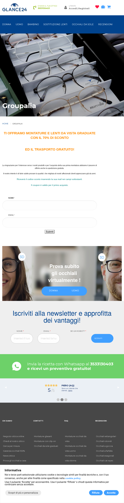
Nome (20, 331)
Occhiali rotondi (104, 441)
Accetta (111, 492)
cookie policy (72, 478)
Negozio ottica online (13, 436)
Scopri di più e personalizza (23, 492)
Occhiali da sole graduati (46, 446)
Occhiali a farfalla (104, 451)
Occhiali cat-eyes (104, 460)
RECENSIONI (105, 24)
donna (6, 24)
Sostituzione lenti (55, 24)
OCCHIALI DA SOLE (83, 24)
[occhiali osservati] (98, 7)
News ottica (9, 456)
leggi (70, 393)
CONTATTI (38, 421)
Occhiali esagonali (105, 456)
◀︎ (7, 387)
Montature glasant (43, 436)
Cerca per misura (11, 446)
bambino (33, 24)
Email (47, 331)
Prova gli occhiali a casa (14, 460)
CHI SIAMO (7, 421)
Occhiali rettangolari (106, 436)
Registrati (84, 8)
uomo (19, 24)
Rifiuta (96, 492)
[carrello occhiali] (109, 7)
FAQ (66, 421)
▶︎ (119, 387)
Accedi (73, 8)
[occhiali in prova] (103, 7)
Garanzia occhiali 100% (14, 451)
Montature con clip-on (45, 441)
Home (5, 123)
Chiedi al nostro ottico (13, 441)
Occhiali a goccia (104, 446)
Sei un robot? (78, 331)
